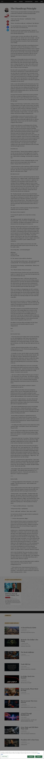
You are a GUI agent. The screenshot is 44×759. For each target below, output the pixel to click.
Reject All (38, 756)
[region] (22, 754)
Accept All (30, 756)
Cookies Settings (4, 756)
